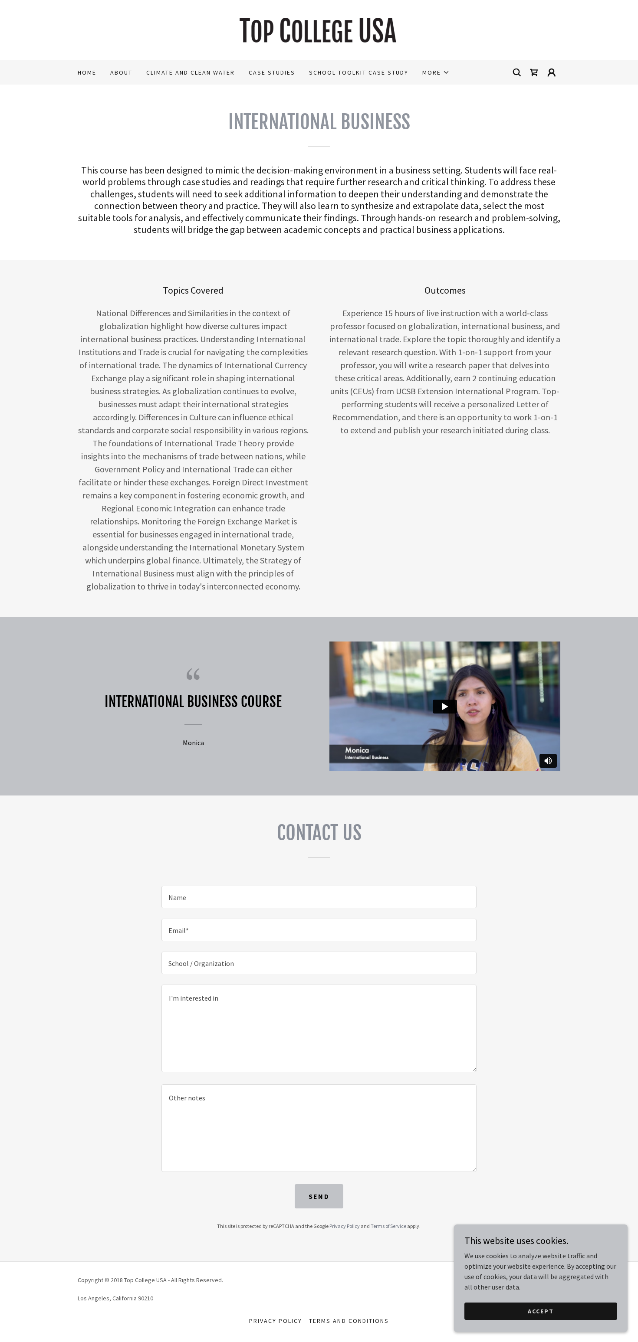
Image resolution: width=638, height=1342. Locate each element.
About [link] (121, 72)
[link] (319, 29)
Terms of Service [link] (388, 1226)
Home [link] (87, 72)
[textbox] (318, 897)
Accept (541, 1311)
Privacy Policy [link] (344, 1226)
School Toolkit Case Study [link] (358, 72)
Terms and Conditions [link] (348, 1321)
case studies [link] (272, 72)
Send (319, 1196)
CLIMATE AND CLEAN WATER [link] (190, 72)
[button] (436, 72)
